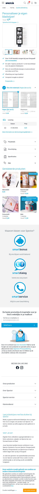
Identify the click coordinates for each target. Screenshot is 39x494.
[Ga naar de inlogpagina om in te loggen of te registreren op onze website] (28, 2)
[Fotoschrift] (10, 204)
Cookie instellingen (9, 490)
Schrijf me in (8, 325)
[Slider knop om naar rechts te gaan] (34, 52)
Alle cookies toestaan (29, 490)
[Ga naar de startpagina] (12, 2)
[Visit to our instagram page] (22, 368)
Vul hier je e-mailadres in (11, 318)
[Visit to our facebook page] (17, 368)
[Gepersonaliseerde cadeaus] (7, 8)
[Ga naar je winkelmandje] (35, 2)
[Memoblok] (10, 180)
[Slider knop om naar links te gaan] (5, 52)
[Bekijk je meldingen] (32, 2)
